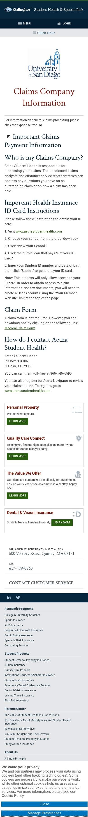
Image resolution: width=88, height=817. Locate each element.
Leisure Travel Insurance (19, 695)
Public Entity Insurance (18, 635)
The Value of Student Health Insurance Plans (32, 715)
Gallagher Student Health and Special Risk (44, 9)
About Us (11, 752)
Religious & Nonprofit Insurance (24, 630)
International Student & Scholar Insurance (30, 675)
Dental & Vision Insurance (20, 690)
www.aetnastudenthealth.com (39, 231)
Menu (27, 23)
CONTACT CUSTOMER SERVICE (41, 583)
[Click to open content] (9, 136)
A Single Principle (15, 758)
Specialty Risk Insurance (19, 640)
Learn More (17, 421)
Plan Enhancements (17, 700)
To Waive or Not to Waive (20, 728)
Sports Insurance (15, 620)
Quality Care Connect (17, 670)
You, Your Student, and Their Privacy (27, 734)
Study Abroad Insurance (19, 680)
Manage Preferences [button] (44, 813)
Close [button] (44, 804)
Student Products (17, 653)
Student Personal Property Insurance (27, 660)
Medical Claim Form (20, 328)
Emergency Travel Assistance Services (28, 685)
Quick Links (46, 33)
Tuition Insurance (15, 665)
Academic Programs (19, 609)
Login (67, 23)
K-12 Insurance (14, 625)
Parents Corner (15, 709)
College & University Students (22, 615)
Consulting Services (16, 645)
